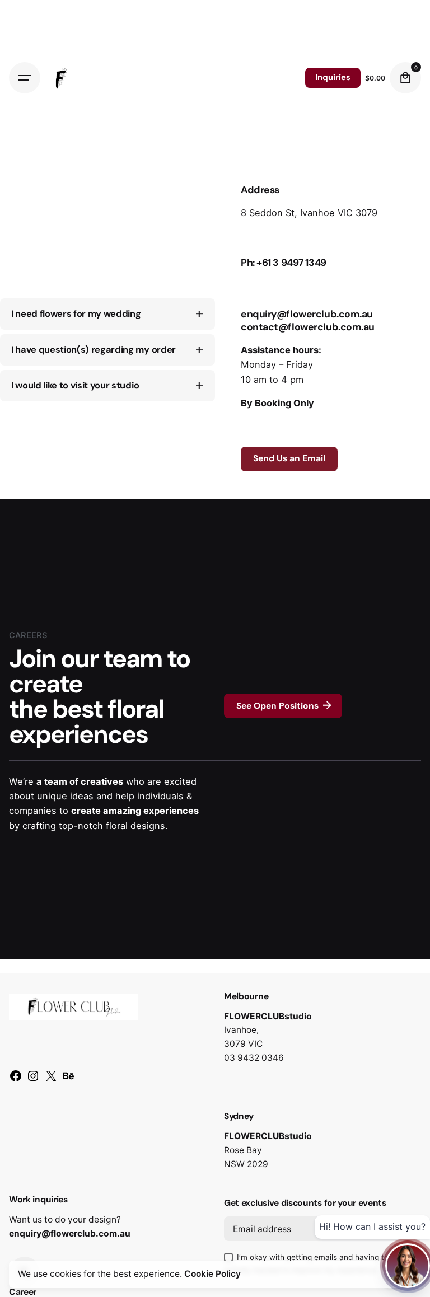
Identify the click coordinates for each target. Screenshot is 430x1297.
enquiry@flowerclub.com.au (69, 1233)
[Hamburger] (24, 77)
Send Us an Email (289, 458)
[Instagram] (33, 1080)
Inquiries (332, 77)
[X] (51, 1080)
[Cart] (405, 77)
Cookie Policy (212, 1273)
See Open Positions (277, 705)
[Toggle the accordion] (199, 314)
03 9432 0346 (254, 1057)
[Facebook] (15, 1080)
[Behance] (68, 1080)
